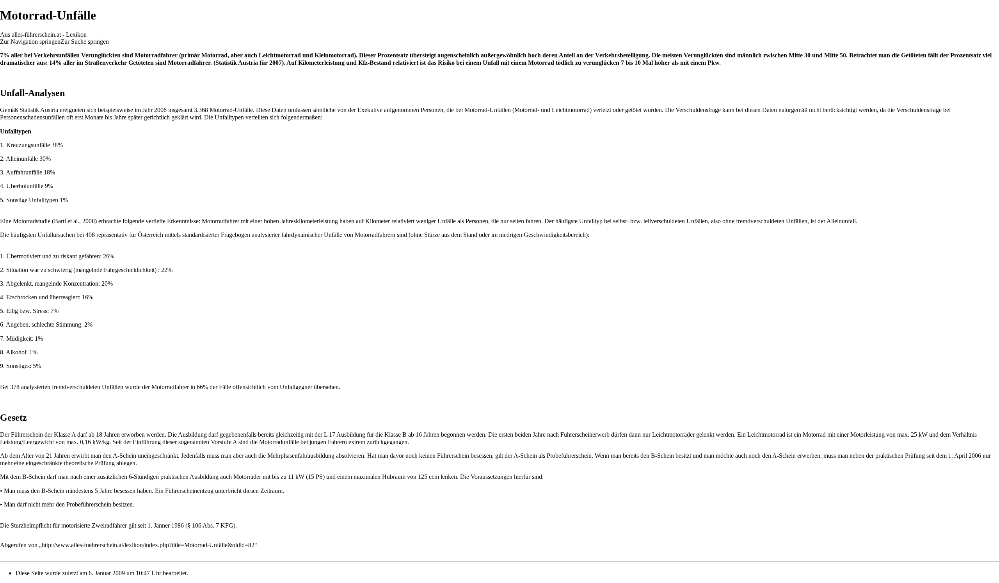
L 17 (329, 434)
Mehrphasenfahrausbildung (300, 455)
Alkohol (16, 352)
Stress (40, 310)
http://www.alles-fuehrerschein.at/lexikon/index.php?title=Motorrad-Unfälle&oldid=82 (148, 545)
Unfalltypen (229, 117)
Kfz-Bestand (374, 62)
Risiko (446, 62)
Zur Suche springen (84, 41)
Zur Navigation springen (30, 41)
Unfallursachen (56, 234)
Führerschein (27, 434)
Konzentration (80, 283)
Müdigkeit (19, 338)
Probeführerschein (569, 455)
